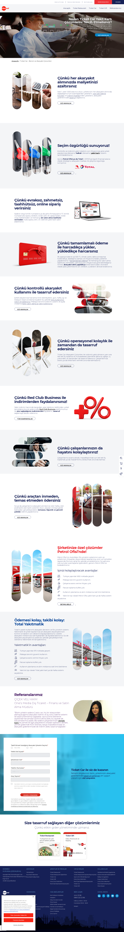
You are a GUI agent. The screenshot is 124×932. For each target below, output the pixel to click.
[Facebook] (108, 895)
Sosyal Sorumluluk (31, 904)
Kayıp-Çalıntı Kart (103, 879)
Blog (27, 902)
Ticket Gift (103, 8)
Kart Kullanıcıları (88, 2)
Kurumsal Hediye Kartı (32, 877)
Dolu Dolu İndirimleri (56, 881)
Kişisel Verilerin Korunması (57, 909)
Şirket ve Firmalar (59, 2)
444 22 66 (77, 895)
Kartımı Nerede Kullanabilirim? (106, 874)
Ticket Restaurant (79, 8)
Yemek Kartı (30, 872)
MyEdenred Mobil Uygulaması (106, 872)
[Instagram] (117, 895)
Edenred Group (31, 897)
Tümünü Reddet (18, 920)
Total (31, 747)
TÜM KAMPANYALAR (25, 419)
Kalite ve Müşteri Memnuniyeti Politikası (37, 906)
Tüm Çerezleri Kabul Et (18, 915)
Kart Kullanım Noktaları (56, 895)
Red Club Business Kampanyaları (59, 883)
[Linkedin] (99, 895)
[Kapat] (33, 897)
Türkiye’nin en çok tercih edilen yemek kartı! (47, 840)
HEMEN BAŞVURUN (103, 2)
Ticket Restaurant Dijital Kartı (58, 874)
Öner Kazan (101, 886)
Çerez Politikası (54, 911)
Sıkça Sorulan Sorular (56, 900)
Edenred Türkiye (31, 895)
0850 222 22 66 (79, 897)
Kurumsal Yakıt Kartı (32, 874)
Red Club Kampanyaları (104, 883)
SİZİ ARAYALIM (103, 35)
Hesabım (118, 2)
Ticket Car (92, 8)
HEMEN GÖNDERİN (30, 795)
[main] (18, 913)
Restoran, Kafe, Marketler (73, 2)
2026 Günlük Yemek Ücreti (58, 904)
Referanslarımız (115, 8)
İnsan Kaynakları (31, 900)
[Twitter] (103, 895)
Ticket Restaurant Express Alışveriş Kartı (85, 874)
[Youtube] (112, 895)
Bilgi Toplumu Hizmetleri (33, 909)
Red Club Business (47, 409)
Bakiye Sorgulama (103, 877)
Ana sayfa (66, 8)
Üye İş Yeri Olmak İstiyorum (82, 877)
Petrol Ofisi (17, 747)
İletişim (76, 906)
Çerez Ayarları (53, 913)
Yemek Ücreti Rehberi (56, 906)
